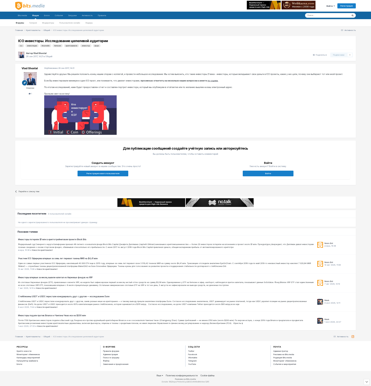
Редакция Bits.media (282, 357)
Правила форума (111, 351)
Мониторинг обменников (28, 354)
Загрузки (72, 15)
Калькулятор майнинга (27, 361)
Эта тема (341, 15)
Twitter (191, 351)
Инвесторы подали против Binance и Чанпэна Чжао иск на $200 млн (52, 315)
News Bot (328, 243)
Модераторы (48, 23)
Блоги (47, 15)
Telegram (192, 361)
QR (207, 382)
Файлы (106, 361)
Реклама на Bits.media (283, 354)
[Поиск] (352, 15)
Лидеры (89, 23)
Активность (87, 15)
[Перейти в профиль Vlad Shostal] (21, 55)
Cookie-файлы (207, 375)
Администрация (110, 354)
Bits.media (22, 15)
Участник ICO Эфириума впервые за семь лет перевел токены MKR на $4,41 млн (58, 258)
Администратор (280, 351)
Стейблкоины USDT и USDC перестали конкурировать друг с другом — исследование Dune (64, 296)
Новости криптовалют (42, 250)
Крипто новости (24, 351)
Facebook (192, 354)
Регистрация (346, 6)
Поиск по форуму (111, 357)
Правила (102, 15)
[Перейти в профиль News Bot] (320, 245)
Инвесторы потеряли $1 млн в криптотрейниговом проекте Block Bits (52, 239)
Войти (330, 6)
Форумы (20, 23)
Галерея (33, 23)
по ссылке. (213, 80)
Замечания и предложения (115, 364)
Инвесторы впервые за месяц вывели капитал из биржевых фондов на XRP (55, 277)
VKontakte (192, 357)
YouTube (192, 364)
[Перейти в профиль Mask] (320, 302)
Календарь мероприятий (28, 357)
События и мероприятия (284, 364)
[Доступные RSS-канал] (353, 337)
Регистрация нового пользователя (103, 173)
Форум (35, 15)
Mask (326, 300)
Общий (48, 56)
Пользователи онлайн (69, 23)
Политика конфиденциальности (182, 375)
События (59, 15)
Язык (159, 375)
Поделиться (320, 55)
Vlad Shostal (40, 53)
